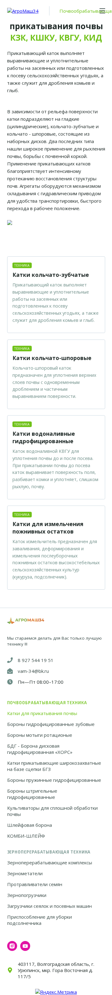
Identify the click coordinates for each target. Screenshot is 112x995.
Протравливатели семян (34, 884)
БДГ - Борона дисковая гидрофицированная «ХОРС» (39, 749)
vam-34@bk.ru (33, 671)
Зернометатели (25, 873)
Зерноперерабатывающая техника (49, 851)
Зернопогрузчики (26, 895)
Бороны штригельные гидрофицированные (32, 794)
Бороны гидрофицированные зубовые (51, 724)
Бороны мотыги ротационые (39, 735)
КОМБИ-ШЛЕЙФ (26, 836)
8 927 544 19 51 (36, 660)
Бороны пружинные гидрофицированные (54, 780)
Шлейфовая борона (29, 825)
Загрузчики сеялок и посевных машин (49, 906)
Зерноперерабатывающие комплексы (49, 862)
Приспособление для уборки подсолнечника (39, 920)
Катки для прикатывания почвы (42, 713)
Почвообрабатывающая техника (47, 702)
